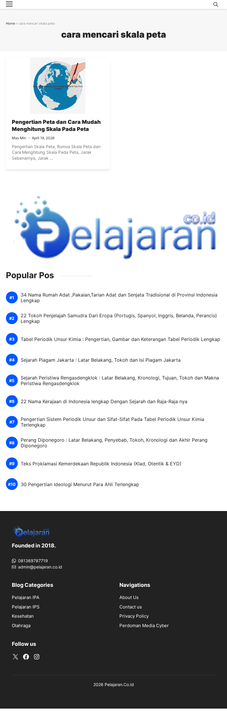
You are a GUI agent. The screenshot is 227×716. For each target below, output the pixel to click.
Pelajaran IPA (25, 597)
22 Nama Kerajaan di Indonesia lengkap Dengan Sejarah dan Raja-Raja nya (104, 401)
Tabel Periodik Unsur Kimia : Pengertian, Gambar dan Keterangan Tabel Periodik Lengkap (120, 339)
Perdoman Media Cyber (144, 625)
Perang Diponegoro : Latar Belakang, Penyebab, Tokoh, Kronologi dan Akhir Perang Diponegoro (114, 442)
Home (10, 23)
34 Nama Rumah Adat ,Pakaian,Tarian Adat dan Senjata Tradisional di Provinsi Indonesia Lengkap (119, 297)
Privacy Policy (134, 616)
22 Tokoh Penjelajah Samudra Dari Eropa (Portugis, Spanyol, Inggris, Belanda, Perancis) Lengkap (119, 318)
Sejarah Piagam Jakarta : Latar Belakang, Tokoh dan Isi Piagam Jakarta (101, 360)
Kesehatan (23, 616)
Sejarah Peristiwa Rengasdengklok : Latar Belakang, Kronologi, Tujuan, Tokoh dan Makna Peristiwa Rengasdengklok (120, 380)
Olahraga (21, 625)
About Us (129, 597)
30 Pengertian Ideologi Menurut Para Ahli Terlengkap (80, 484)
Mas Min (19, 138)
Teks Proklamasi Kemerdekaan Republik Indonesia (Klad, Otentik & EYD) (101, 464)
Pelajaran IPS (26, 607)
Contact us (130, 607)
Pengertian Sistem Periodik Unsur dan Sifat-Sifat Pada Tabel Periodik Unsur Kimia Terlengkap (112, 422)
